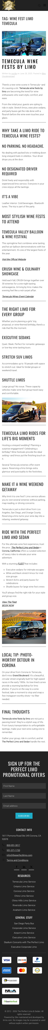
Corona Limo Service (24, 891)
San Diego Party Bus (24, 923)
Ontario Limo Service (24, 886)
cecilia (14, 73)
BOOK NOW (8, 605)
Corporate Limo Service (24, 928)
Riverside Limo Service (24, 905)
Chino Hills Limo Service (24, 900)
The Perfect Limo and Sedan (25, 547)
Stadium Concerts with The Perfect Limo (24, 942)
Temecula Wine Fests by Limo (20, 64)
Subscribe (24, 815)
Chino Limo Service (24, 896)
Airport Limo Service (24, 933)
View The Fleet (9, 602)
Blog (44, 73)
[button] (39, 5)
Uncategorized (8, 76)
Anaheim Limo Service (24, 910)
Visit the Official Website (14, 259)
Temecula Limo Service (24, 881)
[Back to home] (8, 5)
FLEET (21, 563)
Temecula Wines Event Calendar (18, 296)
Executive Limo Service (24, 937)
